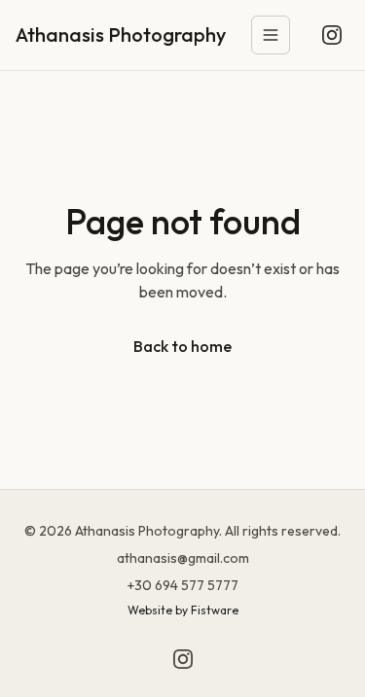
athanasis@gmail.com (183, 558)
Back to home (182, 346)
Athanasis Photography (121, 34)
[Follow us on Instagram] (331, 34)
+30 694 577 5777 (183, 585)
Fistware (214, 610)
